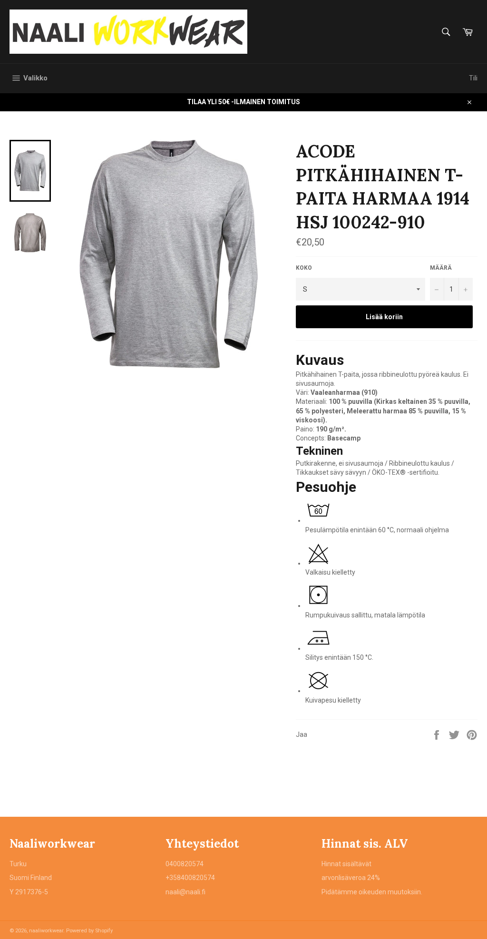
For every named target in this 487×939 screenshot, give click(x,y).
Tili (473, 78)
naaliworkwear (46, 931)
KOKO (304, 267)
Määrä (441, 267)
